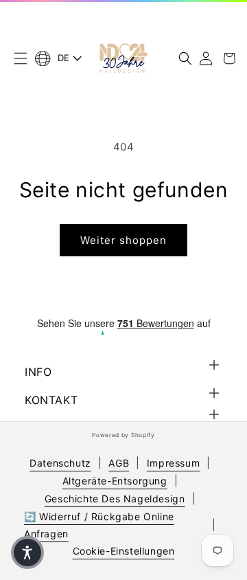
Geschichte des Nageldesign (115, 498)
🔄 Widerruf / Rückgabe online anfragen (99, 525)
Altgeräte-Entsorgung (114, 481)
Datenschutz (60, 463)
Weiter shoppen (123, 240)
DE (64, 57)
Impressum (173, 463)
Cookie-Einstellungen (124, 551)
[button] (20, 58)
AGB (118, 463)
